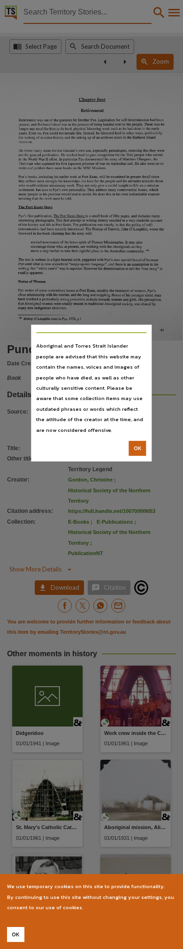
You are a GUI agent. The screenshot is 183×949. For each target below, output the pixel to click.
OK (138, 448)
